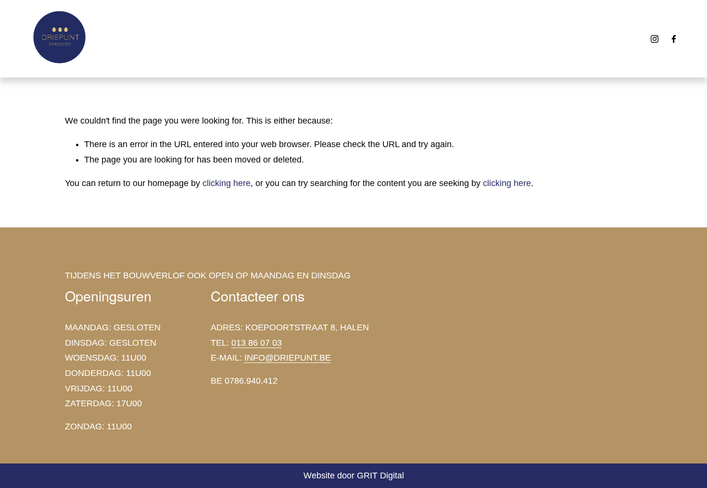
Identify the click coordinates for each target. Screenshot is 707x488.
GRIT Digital (380, 475)
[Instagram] (654, 39)
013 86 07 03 (256, 343)
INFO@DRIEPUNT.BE (287, 358)
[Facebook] (674, 39)
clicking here (226, 183)
